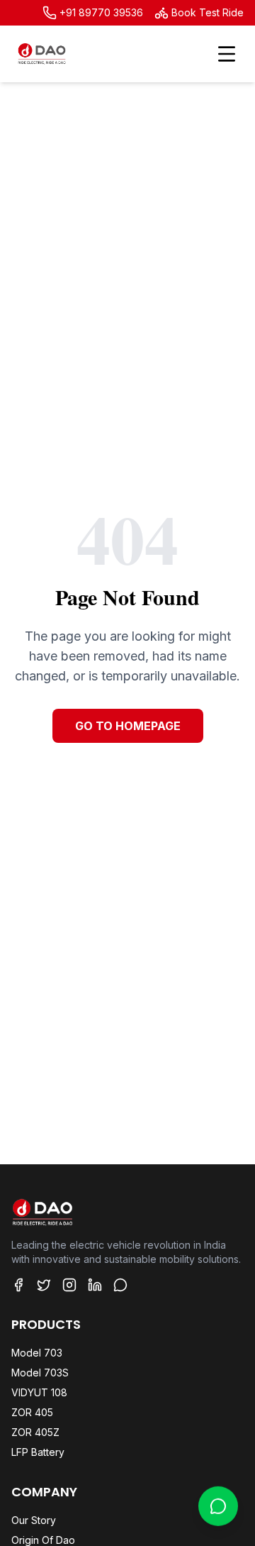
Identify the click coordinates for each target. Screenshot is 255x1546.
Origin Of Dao (43, 1540)
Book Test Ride (207, 12)
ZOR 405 (32, 1412)
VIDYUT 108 (39, 1392)
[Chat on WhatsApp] (218, 1502)
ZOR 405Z (35, 1432)
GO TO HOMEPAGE (128, 726)
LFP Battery (37, 1452)
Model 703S (40, 1372)
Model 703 (36, 1353)
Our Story (33, 1520)
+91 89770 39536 (101, 12)
